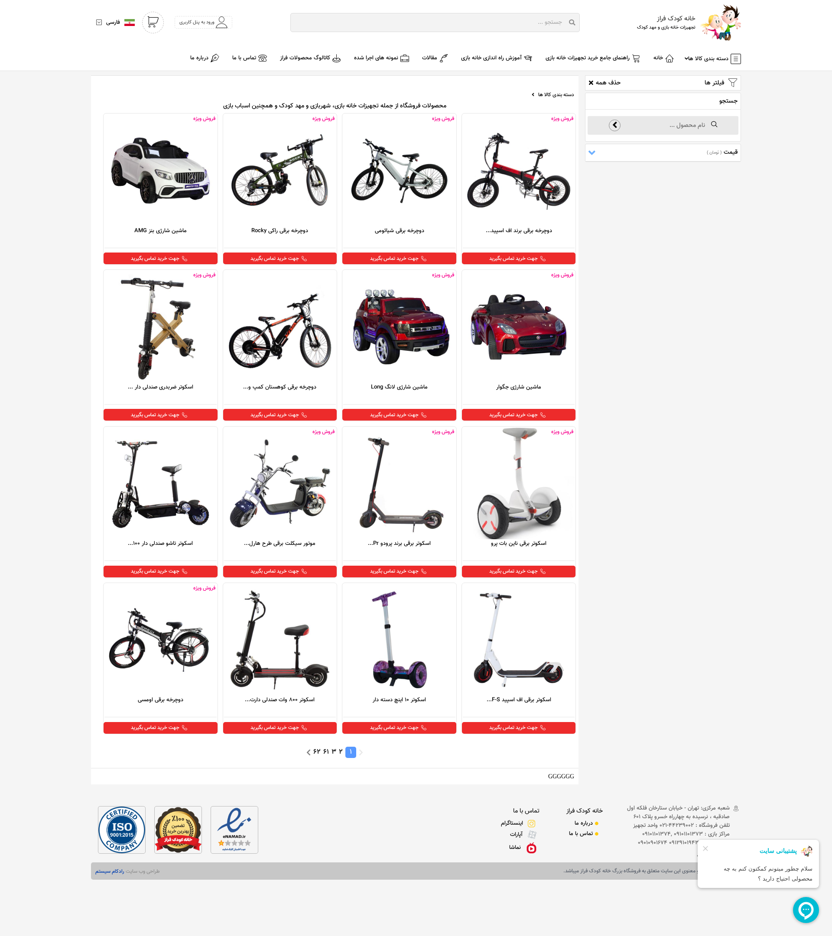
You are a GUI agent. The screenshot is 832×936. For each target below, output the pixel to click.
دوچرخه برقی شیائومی (399, 231)
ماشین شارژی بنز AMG (160, 231)
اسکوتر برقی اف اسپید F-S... (519, 700)
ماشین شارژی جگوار (518, 387)
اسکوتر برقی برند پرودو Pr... (399, 543)
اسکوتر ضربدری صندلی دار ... (160, 387)
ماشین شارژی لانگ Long (399, 387)
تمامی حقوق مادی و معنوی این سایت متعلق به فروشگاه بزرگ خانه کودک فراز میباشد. (650, 871)
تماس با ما (526, 811)
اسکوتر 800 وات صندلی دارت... (280, 700)
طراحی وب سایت (142, 871)
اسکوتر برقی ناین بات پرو (518, 543)
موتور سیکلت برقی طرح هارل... (279, 543)
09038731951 (713, 856)
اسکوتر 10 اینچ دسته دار (399, 700)
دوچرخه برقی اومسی (160, 700)
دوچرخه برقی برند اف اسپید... (519, 231)
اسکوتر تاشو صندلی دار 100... (160, 543)
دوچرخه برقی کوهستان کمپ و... (279, 387)
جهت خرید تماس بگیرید (513, 258)
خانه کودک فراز (584, 811)
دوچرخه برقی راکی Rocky (279, 231)
